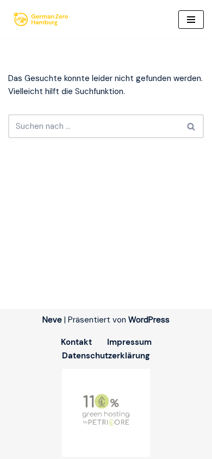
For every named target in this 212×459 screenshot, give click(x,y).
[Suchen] (191, 126)
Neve (52, 319)
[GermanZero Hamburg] (43, 20)
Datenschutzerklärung (106, 355)
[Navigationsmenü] (191, 19)
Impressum (129, 342)
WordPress (149, 319)
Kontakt (76, 342)
